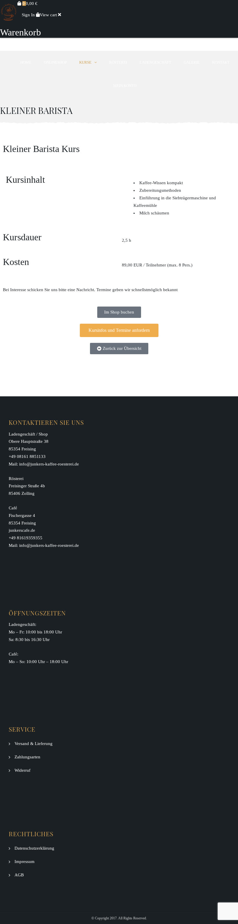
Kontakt (221, 62)
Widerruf (22, 770)
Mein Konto (124, 85)
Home (25, 62)
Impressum (25, 861)
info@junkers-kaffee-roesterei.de (49, 464)
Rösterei (118, 62)
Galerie (192, 62)
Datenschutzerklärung (34, 848)
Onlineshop (55, 62)
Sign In (28, 14)
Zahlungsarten (27, 757)
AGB (19, 875)
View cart (48, 14)
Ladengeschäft (155, 62)
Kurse (85, 62)
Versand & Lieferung (34, 743)
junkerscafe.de (22, 530)
